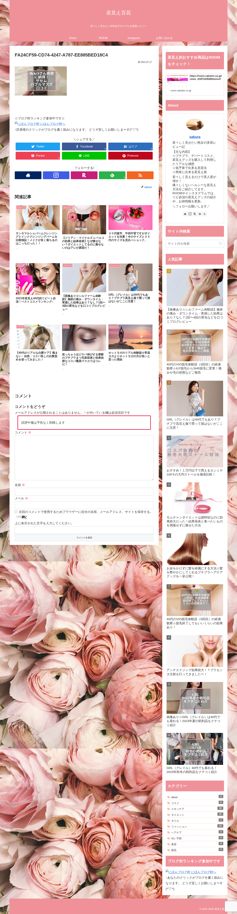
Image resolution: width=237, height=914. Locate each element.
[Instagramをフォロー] (56, 175)
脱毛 (196, 850)
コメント (23, 432)
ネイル (196, 820)
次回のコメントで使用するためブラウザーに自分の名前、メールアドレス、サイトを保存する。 (86, 512)
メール (21, 498)
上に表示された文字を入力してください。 (44, 523)
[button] (220, 244)
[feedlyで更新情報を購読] (200, 214)
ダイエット (196, 814)
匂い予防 (196, 838)
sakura (194, 137)
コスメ (196, 802)
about (196, 797)
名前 (20, 485)
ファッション (196, 826)
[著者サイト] (28, 175)
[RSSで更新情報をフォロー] (140, 175)
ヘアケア (196, 832)
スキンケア (196, 808)
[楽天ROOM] (84, 175)
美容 (196, 844)
